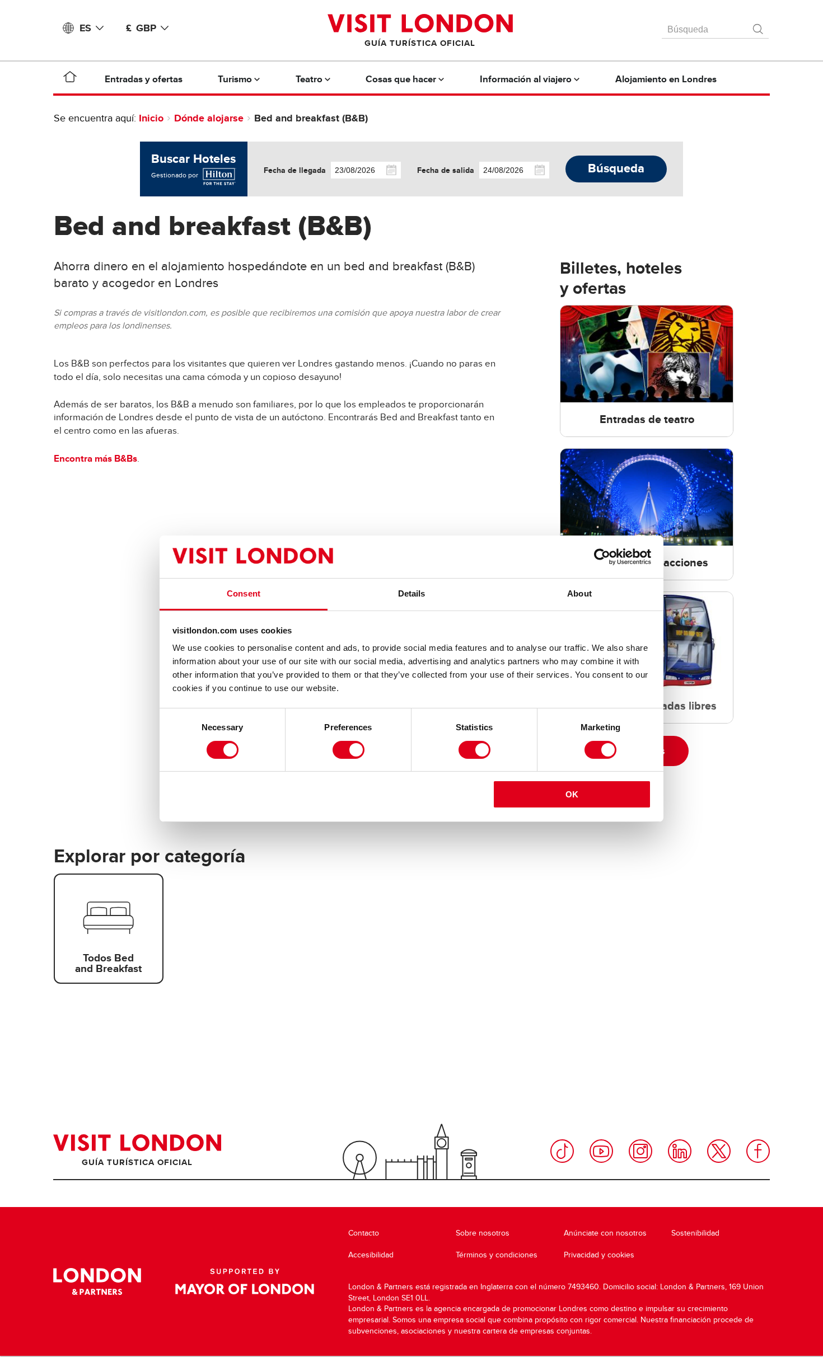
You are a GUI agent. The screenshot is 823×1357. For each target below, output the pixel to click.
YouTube (601, 1151)
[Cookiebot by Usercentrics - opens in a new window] (602, 556)
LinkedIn (679, 1151)
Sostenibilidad (695, 1233)
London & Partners (97, 1281)
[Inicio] (70, 79)
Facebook (758, 1151)
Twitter (719, 1151)
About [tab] (579, 593)
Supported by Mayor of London (245, 1281)
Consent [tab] (243, 593)
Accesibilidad (371, 1255)
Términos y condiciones (496, 1255)
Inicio (151, 118)
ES (85, 28)
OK (571, 794)
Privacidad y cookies (599, 1255)
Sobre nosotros (482, 1233)
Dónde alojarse (209, 118)
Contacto (363, 1233)
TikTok (562, 1151)
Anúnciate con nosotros (605, 1233)
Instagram (640, 1151)
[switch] (348, 750)
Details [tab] (411, 593)
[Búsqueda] (759, 26)
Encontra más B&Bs (95, 459)
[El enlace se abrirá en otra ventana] (218, 175)
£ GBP (141, 28)
